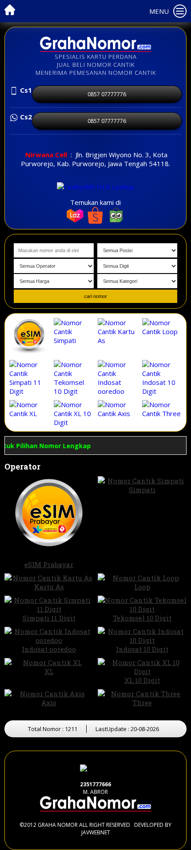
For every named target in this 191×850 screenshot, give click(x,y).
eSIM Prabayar (48, 564)
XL (48, 671)
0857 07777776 (107, 94)
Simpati (142, 489)
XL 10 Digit (142, 680)
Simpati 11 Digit (49, 617)
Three (142, 702)
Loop (142, 586)
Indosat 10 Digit (142, 649)
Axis (48, 702)
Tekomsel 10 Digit (142, 617)
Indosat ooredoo (49, 649)
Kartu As (49, 586)
